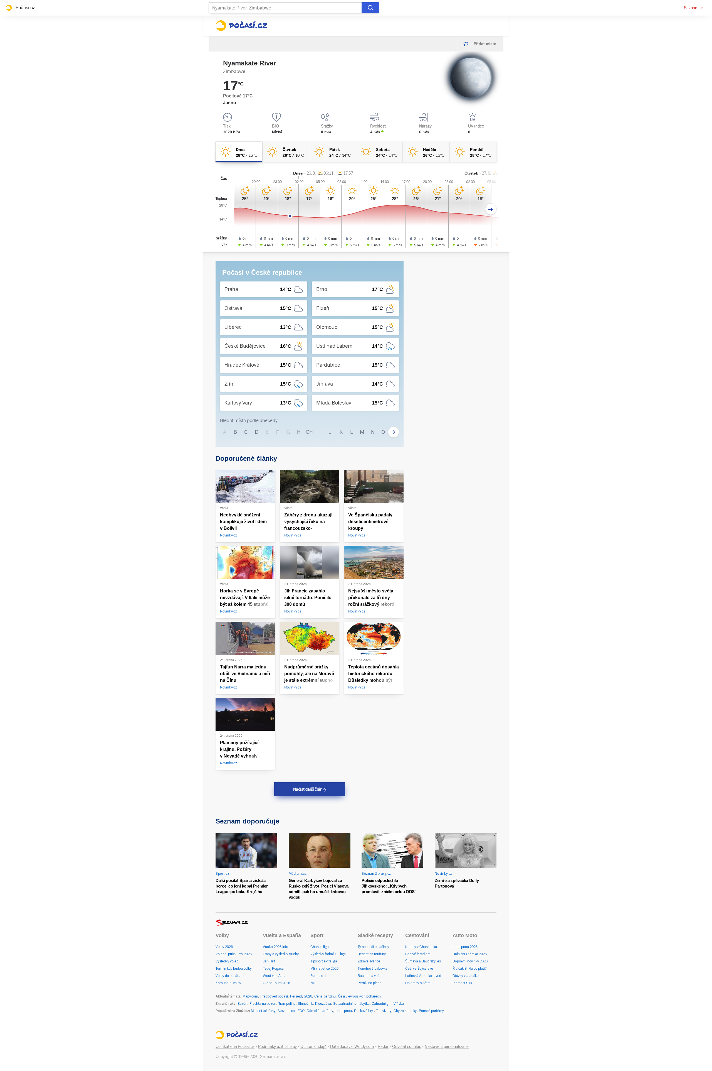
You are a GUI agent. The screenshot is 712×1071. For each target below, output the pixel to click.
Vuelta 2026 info (275, 947)
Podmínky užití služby (277, 1046)
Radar (383, 1046)
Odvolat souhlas (406, 1046)
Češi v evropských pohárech (359, 996)
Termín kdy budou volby (234, 968)
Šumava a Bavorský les (423, 961)
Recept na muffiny (372, 954)
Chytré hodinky (405, 1011)
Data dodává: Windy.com (352, 1046)
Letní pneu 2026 (465, 947)
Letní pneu (343, 1011)
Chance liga (319, 947)
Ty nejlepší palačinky (373, 947)
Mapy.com (250, 996)
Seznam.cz (693, 8)
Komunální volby (228, 983)
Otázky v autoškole (467, 976)
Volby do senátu (228, 976)
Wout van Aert (274, 976)
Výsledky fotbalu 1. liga (328, 954)
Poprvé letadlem (418, 954)
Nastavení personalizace (447, 1046)
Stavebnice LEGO (291, 1011)
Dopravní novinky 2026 (470, 961)
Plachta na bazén (262, 1004)
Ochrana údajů (313, 1046)
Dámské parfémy (320, 1011)
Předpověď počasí (274, 996)
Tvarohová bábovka (372, 968)
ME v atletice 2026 (324, 968)
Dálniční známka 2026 (470, 954)
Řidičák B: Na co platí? (470, 968)
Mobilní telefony (263, 1011)
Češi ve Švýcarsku (419, 968)
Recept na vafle (370, 976)
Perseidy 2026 (301, 996)
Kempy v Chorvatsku (421, 947)
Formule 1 (318, 976)
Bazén (242, 1004)
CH (309, 432)
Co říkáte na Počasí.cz (235, 1046)
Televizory (383, 1011)
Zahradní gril (381, 1004)
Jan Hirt (269, 961)
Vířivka (399, 1004)
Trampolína (287, 1004)
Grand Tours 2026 (276, 983)
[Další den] (490, 209)
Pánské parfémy (431, 1011)
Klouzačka (323, 1004)
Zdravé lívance (369, 961)
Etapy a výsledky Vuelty (281, 954)
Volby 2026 (224, 947)
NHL (313, 983)
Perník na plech (369, 983)
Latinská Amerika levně (423, 976)
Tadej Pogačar (274, 968)
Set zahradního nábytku (351, 1004)
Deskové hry (364, 1011)
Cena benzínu (325, 996)
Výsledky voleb (227, 961)
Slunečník (305, 1004)
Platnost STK (463, 983)
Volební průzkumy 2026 (234, 954)
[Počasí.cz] (241, 25)
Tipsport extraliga (323, 961)
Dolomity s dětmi (418, 983)
